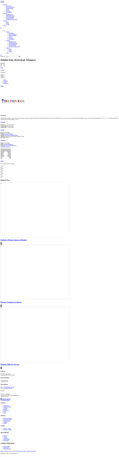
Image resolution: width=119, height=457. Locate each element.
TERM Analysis (9, 14)
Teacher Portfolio (10, 18)
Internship (8, 10)
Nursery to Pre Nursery (8, 124)
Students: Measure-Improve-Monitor (14, 240)
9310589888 (5, 132)
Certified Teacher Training (11, 19)
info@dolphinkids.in (8, 133)
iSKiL (7, 22)
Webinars (5, 422)
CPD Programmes (10, 17)
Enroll (2, 76)
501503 (5, 137)
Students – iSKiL (7, 428)
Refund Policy (23, 451)
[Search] (20, 56)
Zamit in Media (6, 446)
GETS (7, 9)
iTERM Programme (10, 15)
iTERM (7, 24)
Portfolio (5, 409)
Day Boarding (7, 126)
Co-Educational (7, 127)
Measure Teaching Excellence (11, 302)
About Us (5, 435)
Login (4, 25)
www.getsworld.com (7, 388)
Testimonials (6, 440)
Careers (5, 436)
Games (4, 412)
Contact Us (5, 438)
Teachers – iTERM (7, 429)
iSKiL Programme (10, 7)
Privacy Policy (16, 451)
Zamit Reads (6, 447)
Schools (5, 20)
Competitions (9, 12)
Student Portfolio (9, 8)
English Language (7, 406)
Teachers (5, 13)
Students (5, 4)
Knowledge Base (7, 448)
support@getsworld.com (9, 387)
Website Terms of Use (31, 451)
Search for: (3, 56)
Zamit (2, 67)
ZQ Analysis (9, 6)
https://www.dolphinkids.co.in (11, 135)
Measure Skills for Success (10, 364)
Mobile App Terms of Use (6, 451)
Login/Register (6, 439)
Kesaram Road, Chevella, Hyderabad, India (12, 136)
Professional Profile (7, 419)
